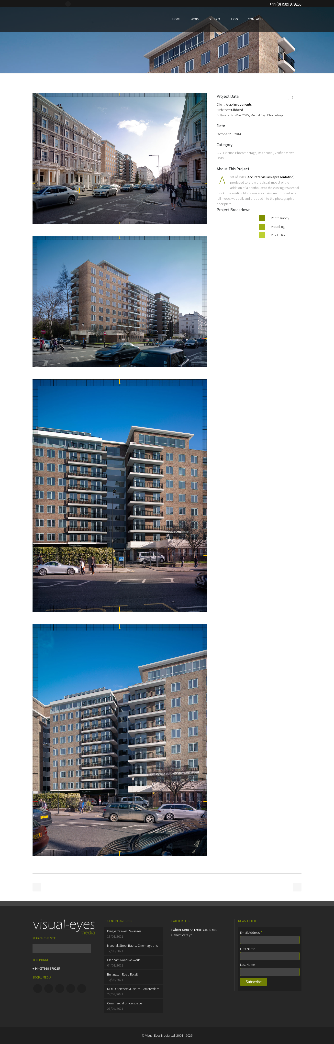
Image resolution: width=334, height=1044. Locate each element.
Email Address (251, 932)
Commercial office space (124, 1003)
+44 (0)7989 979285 (46, 968)
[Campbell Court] (120, 233)
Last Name (247, 964)
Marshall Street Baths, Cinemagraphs (132, 945)
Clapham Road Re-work (123, 960)
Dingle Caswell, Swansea (124, 931)
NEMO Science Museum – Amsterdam (133, 989)
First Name (247, 948)
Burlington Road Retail (122, 974)
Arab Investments (239, 104)
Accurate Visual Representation (270, 177)
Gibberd (237, 110)
